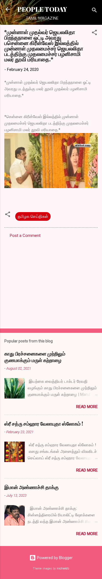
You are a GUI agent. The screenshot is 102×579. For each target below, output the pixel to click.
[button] (94, 33)
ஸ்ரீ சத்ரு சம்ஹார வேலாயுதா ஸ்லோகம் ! (43, 423)
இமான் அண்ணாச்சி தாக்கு (31, 487)
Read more (87, 406)
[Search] (94, 11)
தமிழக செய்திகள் (33, 216)
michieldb (63, 568)
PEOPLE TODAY (42, 9)
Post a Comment (25, 235)
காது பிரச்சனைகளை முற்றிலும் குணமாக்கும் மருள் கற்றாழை (34, 356)
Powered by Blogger (54, 557)
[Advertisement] (51, 281)
